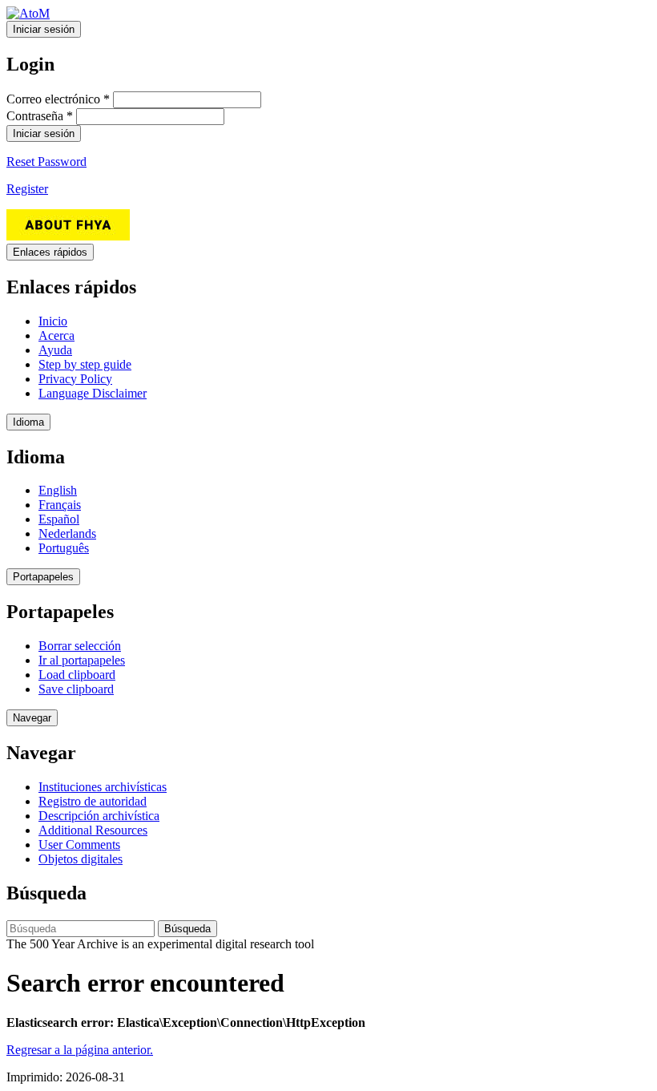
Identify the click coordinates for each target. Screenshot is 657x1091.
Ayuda (55, 350)
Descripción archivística (98, 815)
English (57, 490)
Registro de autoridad (92, 801)
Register (27, 189)
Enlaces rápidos (50, 252)
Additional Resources (92, 830)
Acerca (56, 335)
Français (59, 504)
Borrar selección (79, 646)
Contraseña (39, 116)
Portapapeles (43, 577)
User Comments (79, 844)
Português (63, 548)
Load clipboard (76, 674)
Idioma (28, 422)
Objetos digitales (80, 859)
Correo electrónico (58, 99)
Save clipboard (76, 689)
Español (58, 519)
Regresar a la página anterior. (79, 1050)
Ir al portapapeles (81, 660)
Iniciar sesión (44, 29)
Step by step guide (84, 364)
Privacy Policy (75, 379)
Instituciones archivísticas (102, 787)
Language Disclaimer (92, 393)
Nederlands (67, 533)
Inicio (52, 321)
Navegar (32, 718)
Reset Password (46, 161)
